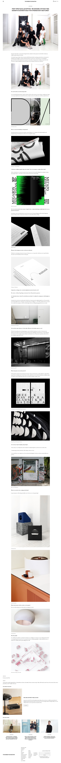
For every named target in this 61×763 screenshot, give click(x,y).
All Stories (23, 760)
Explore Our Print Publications (31, 697)
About (29, 751)
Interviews (30, 6)
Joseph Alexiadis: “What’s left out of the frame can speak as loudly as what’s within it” (49, 737)
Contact (29, 756)
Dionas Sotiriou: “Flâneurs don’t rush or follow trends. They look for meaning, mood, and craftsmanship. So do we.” (11, 738)
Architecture (23, 747)
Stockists (30, 755)
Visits (22, 759)
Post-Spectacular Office (6, 677)
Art (21, 751)
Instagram (36, 754)
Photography (23, 757)
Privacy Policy (47, 757)
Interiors (23, 748)
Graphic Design (24, 754)
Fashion (22, 752)
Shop (29, 750)
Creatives (30, 754)
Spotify (35, 755)
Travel (22, 753)
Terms (29, 757)
